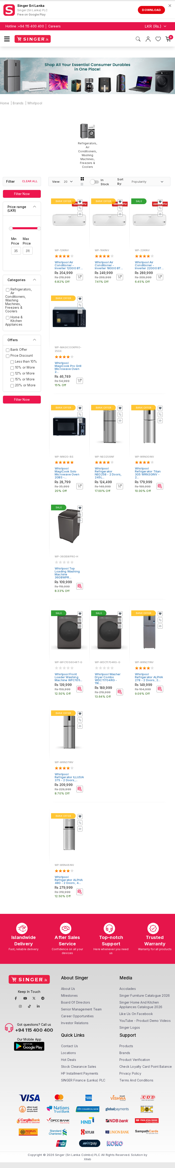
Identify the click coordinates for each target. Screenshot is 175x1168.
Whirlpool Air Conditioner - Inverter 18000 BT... (109, 265)
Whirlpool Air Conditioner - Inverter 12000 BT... (69, 265)
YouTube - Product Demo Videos (145, 1021)
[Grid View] (82, 179)
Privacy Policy (130, 1073)
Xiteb (87, 1159)
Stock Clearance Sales (78, 1066)
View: (56, 181)
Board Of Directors (75, 1002)
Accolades (127, 989)
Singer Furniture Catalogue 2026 (144, 995)
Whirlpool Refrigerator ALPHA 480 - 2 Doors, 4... (69, 880)
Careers (54, 26)
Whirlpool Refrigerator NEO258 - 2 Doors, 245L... (108, 473)
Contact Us (69, 1046)
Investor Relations (75, 1023)
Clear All (30, 181)
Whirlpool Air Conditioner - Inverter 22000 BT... (149, 265)
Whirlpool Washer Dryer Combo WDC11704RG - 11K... (108, 678)
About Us (68, 989)
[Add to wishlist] (79, 201)
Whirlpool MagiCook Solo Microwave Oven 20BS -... (67, 473)
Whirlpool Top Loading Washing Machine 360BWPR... (67, 573)
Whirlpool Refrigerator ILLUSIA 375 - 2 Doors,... (69, 777)
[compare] (79, 208)
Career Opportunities (77, 1016)
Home (4, 103)
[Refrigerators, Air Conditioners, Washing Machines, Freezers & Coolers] (87, 146)
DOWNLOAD (151, 10)
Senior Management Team (81, 1009)
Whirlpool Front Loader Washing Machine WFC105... (68, 677)
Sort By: (120, 181)
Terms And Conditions (136, 1080)
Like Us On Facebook (136, 1014)
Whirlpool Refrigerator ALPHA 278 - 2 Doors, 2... (149, 677)
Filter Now (22, 194)
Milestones (69, 995)
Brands (18, 103)
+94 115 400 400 (31, 26)
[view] (79, 214)
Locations (68, 1053)
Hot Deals (68, 1060)
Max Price (27, 241)
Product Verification (134, 1060)
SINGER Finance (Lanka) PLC (83, 1080)
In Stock (105, 182)
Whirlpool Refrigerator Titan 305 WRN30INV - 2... (148, 473)
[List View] (82, 184)
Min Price (15, 241)
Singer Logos (129, 1027)
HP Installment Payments (79, 1073)
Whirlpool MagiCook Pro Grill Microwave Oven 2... (68, 367)
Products (126, 1046)
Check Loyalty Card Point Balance (145, 1066)
